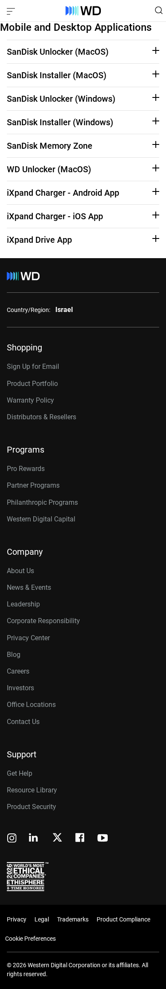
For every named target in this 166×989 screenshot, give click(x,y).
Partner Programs (33, 485)
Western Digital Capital (41, 519)
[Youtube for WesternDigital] (102, 839)
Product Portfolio (32, 384)
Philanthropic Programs (42, 502)
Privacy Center (28, 638)
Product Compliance (123, 919)
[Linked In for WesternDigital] (34, 839)
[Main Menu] (12, 10)
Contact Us (23, 722)
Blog (13, 655)
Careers (18, 671)
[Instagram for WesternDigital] (12, 839)
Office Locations (31, 705)
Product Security (31, 807)
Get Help (19, 773)
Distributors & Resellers (41, 417)
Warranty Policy (30, 400)
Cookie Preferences (30, 938)
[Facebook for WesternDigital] (80, 839)
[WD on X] (57, 838)
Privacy (16, 919)
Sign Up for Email (33, 366)
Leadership (23, 604)
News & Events (29, 587)
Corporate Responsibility (43, 621)
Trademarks (73, 919)
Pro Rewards (26, 469)
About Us (20, 571)
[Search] (159, 10)
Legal (41, 919)
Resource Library (32, 790)
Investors (20, 688)
